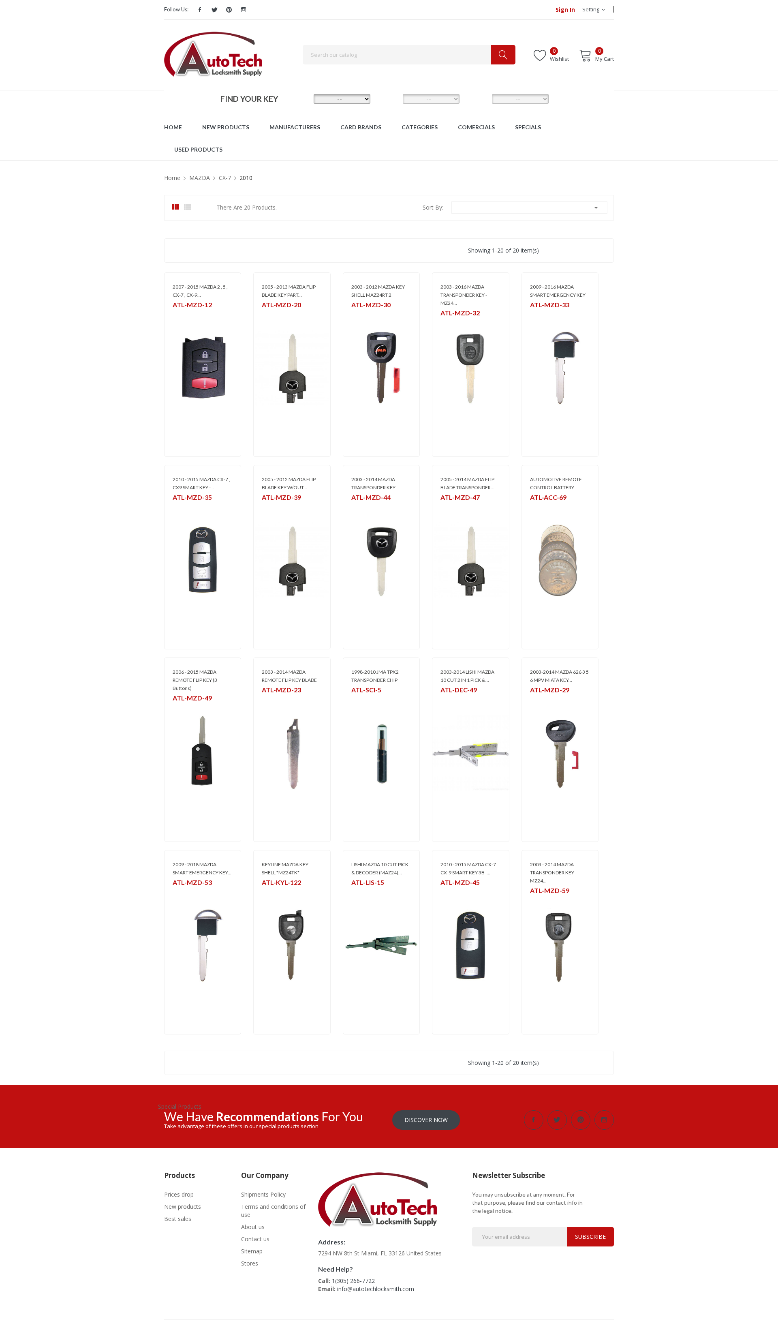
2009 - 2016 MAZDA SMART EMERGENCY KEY (558, 291)
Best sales (177, 1219)
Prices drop (179, 1194)
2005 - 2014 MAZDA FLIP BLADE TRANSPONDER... (467, 483)
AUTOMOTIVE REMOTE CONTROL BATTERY (556, 483)
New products (182, 1206)
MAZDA (181, 315)
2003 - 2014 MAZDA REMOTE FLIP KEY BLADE (289, 676)
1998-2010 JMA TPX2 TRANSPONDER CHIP (375, 676)
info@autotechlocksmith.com (375, 1289)
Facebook (200, 9)
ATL (266, 507)
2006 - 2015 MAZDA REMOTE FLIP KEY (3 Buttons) (195, 680)
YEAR (479, 98)
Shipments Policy (263, 1194)
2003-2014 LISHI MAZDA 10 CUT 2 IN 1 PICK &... (467, 676)
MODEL (391, 98)
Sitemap (252, 1251)
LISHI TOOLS (454, 700)
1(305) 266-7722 (353, 1281)
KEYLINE (271, 892)
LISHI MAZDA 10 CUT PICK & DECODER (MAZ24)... (379, 868)
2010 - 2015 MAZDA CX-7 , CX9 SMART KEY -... (201, 483)
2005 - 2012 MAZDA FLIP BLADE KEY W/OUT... (289, 483)
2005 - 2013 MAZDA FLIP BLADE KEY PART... (289, 291)
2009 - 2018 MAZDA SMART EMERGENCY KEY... (202, 868)
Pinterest (229, 9)
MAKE (302, 98)
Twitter (214, 9)
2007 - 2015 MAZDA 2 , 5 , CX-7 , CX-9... (200, 291)
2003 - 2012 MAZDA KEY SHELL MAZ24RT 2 (378, 291)
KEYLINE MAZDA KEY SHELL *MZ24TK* (285, 868)
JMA (355, 315)
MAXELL (538, 507)
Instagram (243, 9)
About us (253, 1227)
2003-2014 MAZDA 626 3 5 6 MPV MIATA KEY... (559, 676)
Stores (249, 1263)
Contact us (255, 1239)
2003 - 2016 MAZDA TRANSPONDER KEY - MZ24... (463, 295)
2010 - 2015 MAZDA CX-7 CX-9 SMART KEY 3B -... (468, 868)
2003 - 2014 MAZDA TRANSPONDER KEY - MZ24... (553, 872)
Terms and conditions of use (273, 1211)
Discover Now (426, 1120)
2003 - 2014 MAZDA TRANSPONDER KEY (373, 483)
